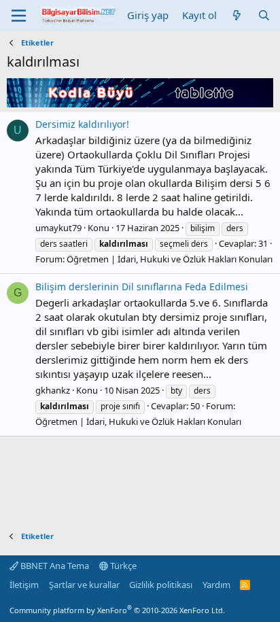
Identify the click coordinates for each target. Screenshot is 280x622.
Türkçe (122, 565)
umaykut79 (58, 228)
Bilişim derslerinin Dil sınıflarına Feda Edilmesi (141, 286)
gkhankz (52, 390)
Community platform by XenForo (117, 610)
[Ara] (264, 15)
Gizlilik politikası (160, 584)
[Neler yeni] (237, 15)
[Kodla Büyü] (140, 103)
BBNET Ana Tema (53, 565)
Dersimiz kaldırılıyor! (82, 124)
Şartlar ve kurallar (84, 584)
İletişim (24, 584)
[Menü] (19, 15)
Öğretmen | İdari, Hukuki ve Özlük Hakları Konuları (170, 259)
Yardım (216, 584)
